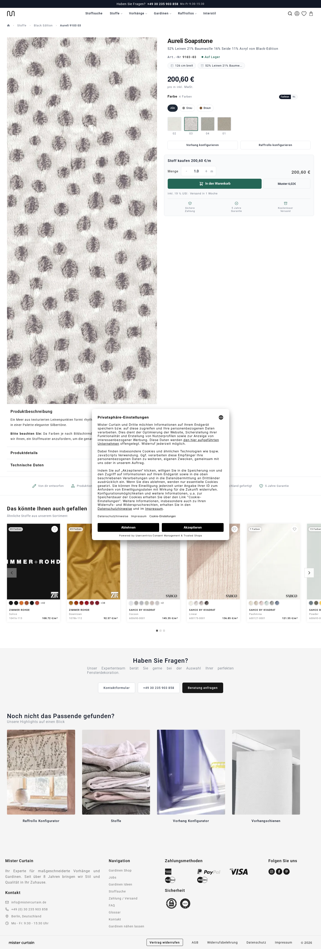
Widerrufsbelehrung (222, 942)
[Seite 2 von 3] (160, 631)
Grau (189, 108)
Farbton (285, 96)
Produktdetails (24, 452)
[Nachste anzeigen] (309, 573)
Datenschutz (256, 942)
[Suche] (290, 13)
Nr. (294, 96)
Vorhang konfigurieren (202, 145)
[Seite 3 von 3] (164, 631)
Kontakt (115, 919)
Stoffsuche (94, 13)
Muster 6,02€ (287, 183)
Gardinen (161, 13)
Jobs (112, 877)
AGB (195, 942)
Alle (172, 108)
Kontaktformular (117, 688)
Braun (207, 108)
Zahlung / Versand (123, 898)
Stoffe (115, 13)
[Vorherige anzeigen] (12, 573)
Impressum (283, 942)
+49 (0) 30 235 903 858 (29, 909)
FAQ (112, 905)
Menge (239, 171)
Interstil (209, 13)
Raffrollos (186, 13)
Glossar (115, 912)
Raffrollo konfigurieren (275, 145)
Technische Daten (27, 464)
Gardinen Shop (120, 870)
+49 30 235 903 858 (162, 4)
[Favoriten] (304, 13)
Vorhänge (136, 13)
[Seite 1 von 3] (157, 631)
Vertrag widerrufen (165, 942)
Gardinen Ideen (120, 884)
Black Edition (43, 25)
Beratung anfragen (203, 688)
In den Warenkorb (217, 183)
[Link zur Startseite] (11, 13)
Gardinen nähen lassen (126, 926)
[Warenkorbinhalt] (311, 13)
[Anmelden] (297, 13)
